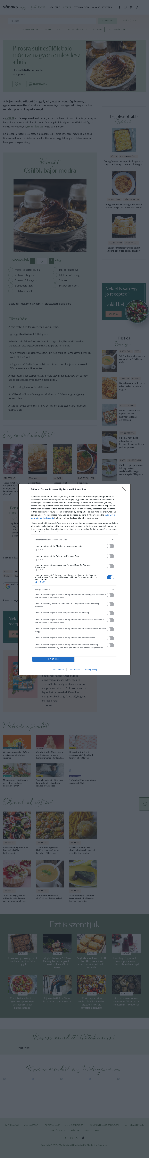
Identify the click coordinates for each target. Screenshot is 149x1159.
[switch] (110, 546)
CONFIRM (53, 659)
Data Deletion (58, 669)
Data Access (74, 669)
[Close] (124, 489)
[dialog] (74, 579)
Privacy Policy (91, 669)
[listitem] (74, 539)
